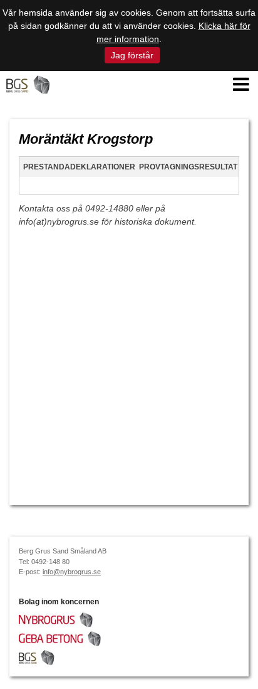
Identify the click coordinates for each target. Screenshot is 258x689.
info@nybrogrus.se (72, 571)
